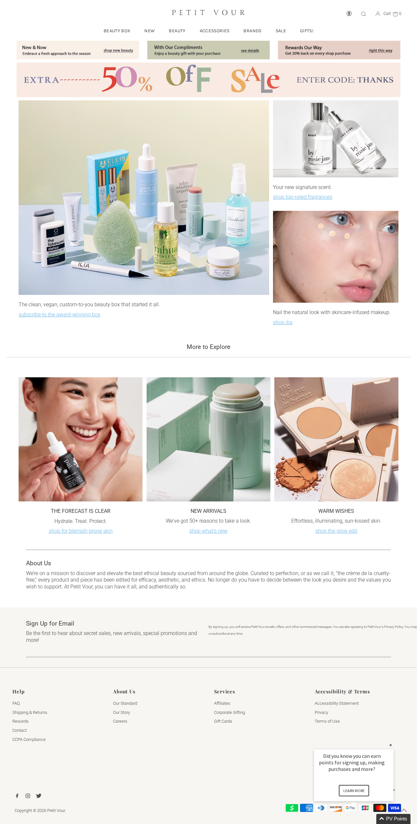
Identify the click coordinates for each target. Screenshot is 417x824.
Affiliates (222, 703)
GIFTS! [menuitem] (306, 31)
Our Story (121, 712)
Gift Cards (223, 721)
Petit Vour (56, 810)
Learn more (354, 790)
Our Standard (125, 703)
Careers (120, 721)
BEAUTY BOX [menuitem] (117, 31)
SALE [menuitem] (281, 31)
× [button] (390, 745)
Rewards (20, 721)
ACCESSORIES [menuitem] (215, 31)
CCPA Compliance (29, 739)
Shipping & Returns (29, 712)
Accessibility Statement (337, 703)
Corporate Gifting (229, 712)
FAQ (16, 703)
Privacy (321, 712)
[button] (361, 819)
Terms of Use (327, 721)
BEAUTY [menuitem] (177, 31)
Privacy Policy (393, 627)
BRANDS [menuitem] (252, 31)
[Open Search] (363, 14)
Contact (19, 730)
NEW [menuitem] (149, 31)
